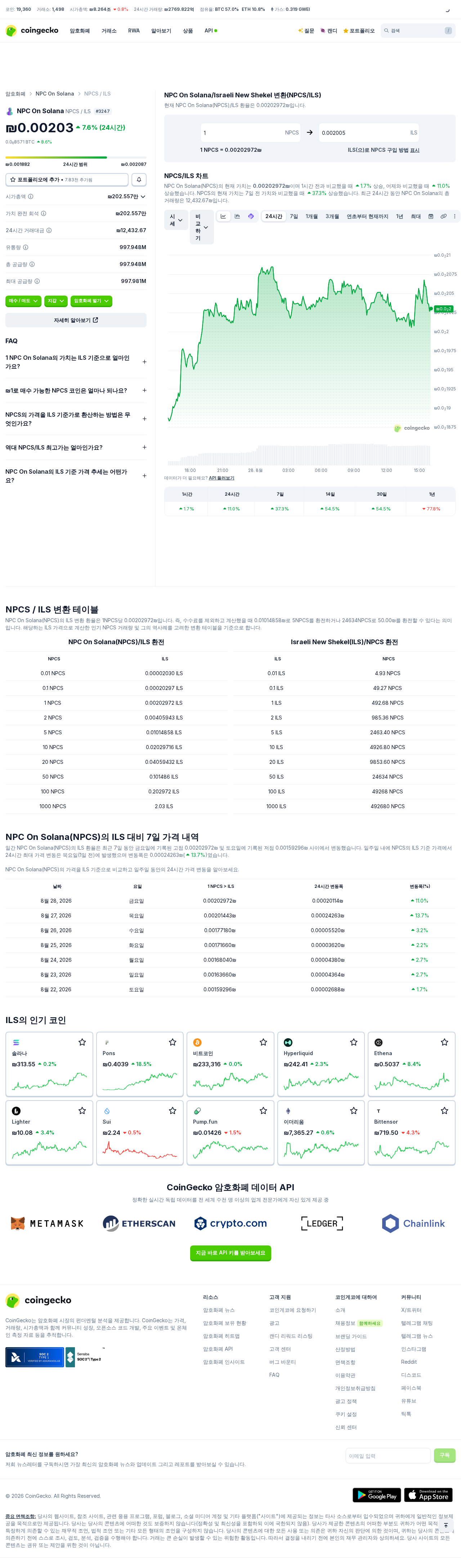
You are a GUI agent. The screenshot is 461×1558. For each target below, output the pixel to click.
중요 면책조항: (20, 1516)
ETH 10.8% (253, 9)
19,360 (23, 9)
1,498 (58, 9)
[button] (76, 320)
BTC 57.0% (227, 9)
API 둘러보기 (221, 478)
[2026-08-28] (431, 216)
